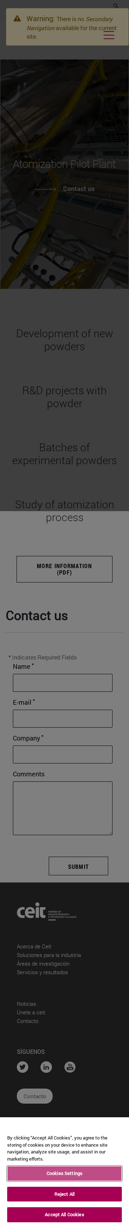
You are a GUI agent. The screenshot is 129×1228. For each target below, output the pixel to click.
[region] (64, 1172)
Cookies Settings (64, 1173)
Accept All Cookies (64, 1214)
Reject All (64, 1194)
